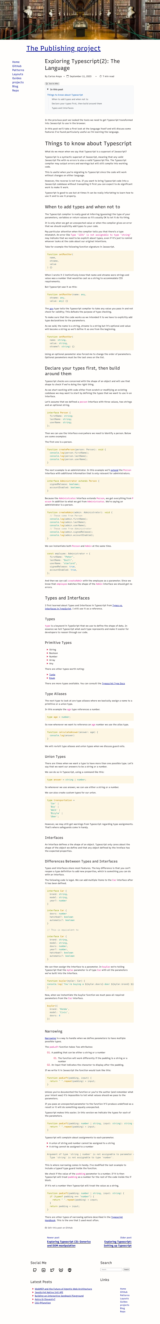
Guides (16, 78)
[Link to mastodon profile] (69, 1271)
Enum (52, 678)
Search (126, 1269)
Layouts (17, 74)
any (51, 308)
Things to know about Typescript (65, 94)
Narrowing (50, 1038)
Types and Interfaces (62, 108)
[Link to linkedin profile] (43, 1271)
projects (18, 82)
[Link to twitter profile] (52, 1271)
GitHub (16, 66)
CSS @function (43, 1302)
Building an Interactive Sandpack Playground (59, 1296)
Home (16, 62)
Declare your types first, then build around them (77, 103)
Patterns (18, 70)
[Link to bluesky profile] (61, 1271)
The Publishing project (63, 48)
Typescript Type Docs (113, 683)
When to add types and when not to (70, 99)
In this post (56, 89)
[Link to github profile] (34, 1271)
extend (114, 470)
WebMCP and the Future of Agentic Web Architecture (63, 1289)
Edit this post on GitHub (60, 1228)
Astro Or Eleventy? (45, 1299)
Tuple (52, 674)
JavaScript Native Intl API (49, 1292)
